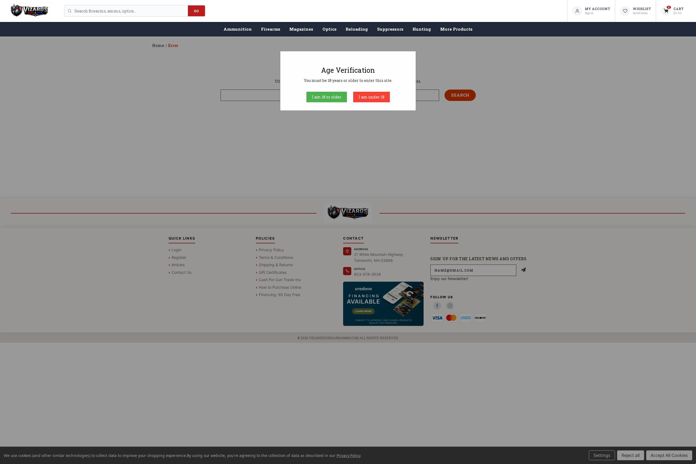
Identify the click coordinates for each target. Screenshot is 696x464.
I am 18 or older (326, 97)
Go (196, 11)
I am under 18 (371, 97)
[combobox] (131, 10)
